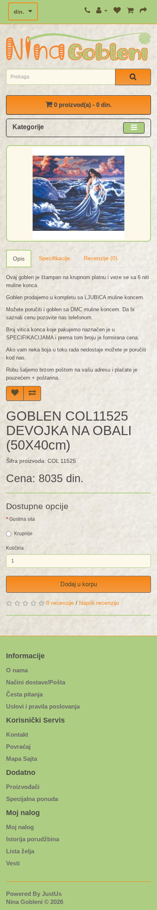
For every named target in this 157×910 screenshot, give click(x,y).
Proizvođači (22, 786)
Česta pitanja (24, 694)
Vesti (13, 863)
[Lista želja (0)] (117, 10)
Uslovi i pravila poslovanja (43, 706)
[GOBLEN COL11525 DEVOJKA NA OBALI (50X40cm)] (78, 193)
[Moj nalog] (101, 10)
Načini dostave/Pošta (35, 682)
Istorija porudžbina (32, 839)
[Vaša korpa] (130, 10)
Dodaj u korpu (78, 584)
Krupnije (23, 533)
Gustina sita (22, 519)
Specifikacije (54, 258)
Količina (15, 548)
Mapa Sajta (21, 758)
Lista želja (20, 851)
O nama (17, 670)
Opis (19, 258)
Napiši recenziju (99, 603)
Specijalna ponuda (32, 798)
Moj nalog (20, 827)
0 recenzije (60, 603)
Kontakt (17, 734)
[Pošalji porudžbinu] (143, 10)
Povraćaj (18, 746)
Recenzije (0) (101, 258)
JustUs (52, 893)
